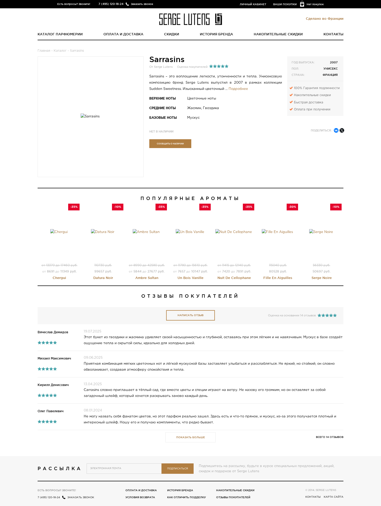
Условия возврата (140, 497)
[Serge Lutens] (190, 19)
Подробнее (238, 89)
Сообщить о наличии (170, 143)
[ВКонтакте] (336, 130)
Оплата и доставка (123, 34)
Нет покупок (315, 4)
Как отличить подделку (186, 497)
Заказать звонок (142, 4)
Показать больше (190, 437)
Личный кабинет (253, 4)
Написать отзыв (190, 315)
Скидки (171, 34)
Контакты (333, 34)
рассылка (60, 468)
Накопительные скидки (278, 34)
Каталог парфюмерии (60, 34)
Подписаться (177, 469)
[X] (342, 130)
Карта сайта (333, 497)
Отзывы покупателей (233, 497)
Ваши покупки (285, 4)
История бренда (216, 34)
